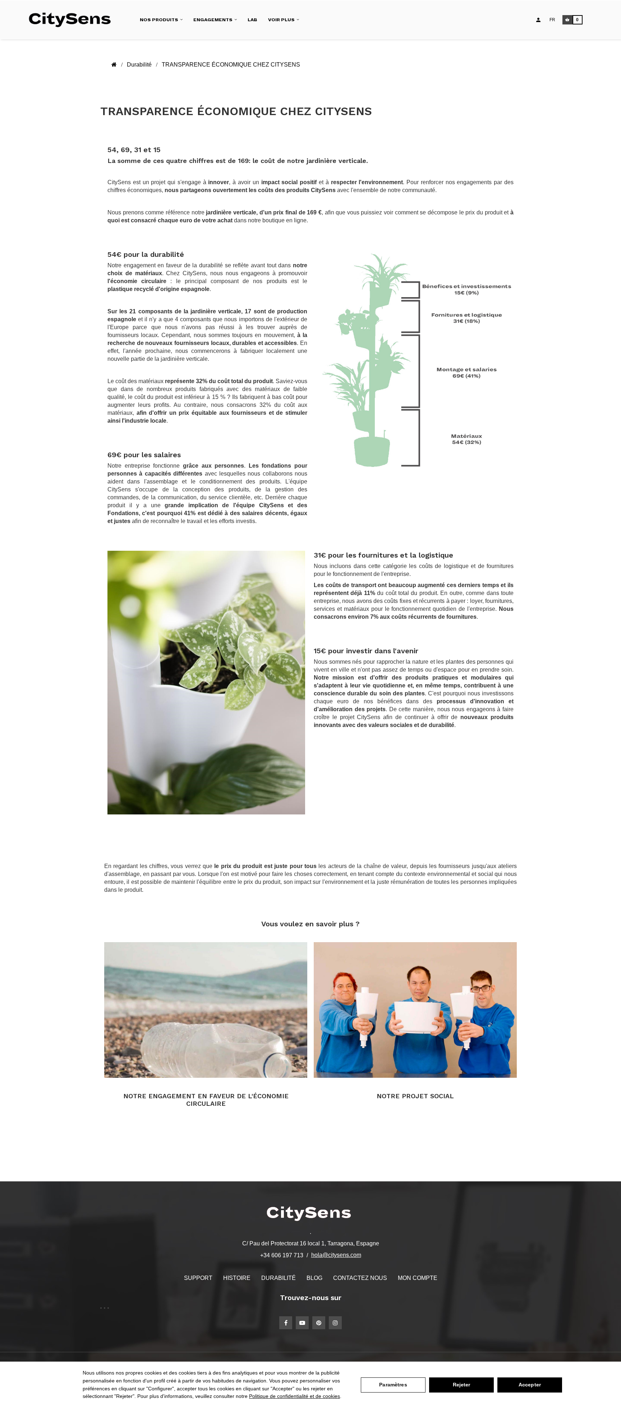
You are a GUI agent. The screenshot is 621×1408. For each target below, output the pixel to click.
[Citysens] (73, 20)
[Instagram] (335, 1322)
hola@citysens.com (336, 1255)
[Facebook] (285, 1322)
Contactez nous (360, 1278)
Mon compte (417, 1278)
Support (198, 1278)
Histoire (236, 1278)
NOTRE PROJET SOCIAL (415, 1096)
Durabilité (278, 1278)
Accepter (530, 1384)
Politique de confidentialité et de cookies (294, 1396)
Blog (314, 1278)
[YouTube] (302, 1322)
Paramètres (393, 1384)
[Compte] (538, 20)
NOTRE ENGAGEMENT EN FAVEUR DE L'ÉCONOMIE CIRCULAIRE (206, 1099)
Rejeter (461, 1384)
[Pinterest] (318, 1322)
